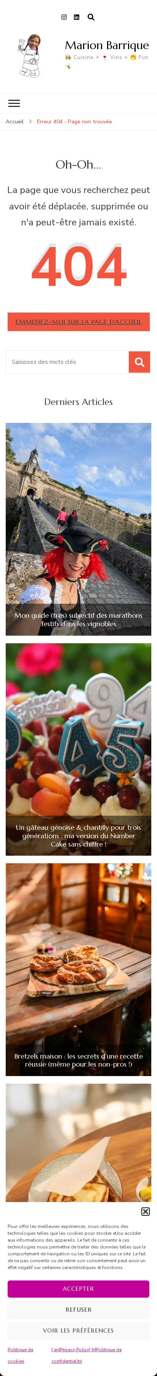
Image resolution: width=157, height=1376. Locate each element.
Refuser (79, 1309)
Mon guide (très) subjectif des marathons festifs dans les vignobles (78, 619)
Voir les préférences (78, 1330)
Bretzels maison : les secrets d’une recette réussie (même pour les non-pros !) (78, 1060)
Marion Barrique (107, 45)
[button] (145, 1211)
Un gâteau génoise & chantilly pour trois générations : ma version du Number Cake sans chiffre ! (78, 835)
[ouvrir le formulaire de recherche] (91, 17)
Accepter (78, 1288)
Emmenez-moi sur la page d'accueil (79, 321)
